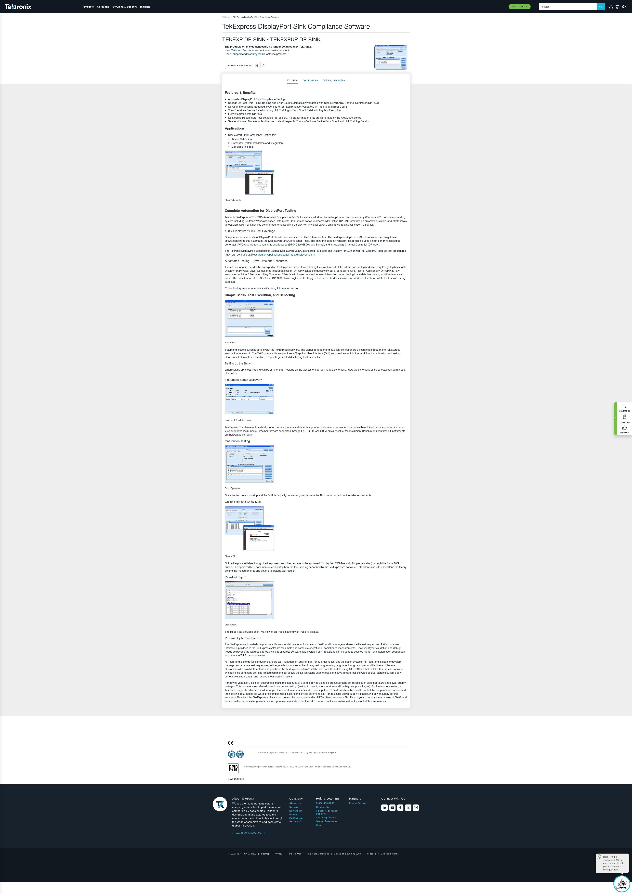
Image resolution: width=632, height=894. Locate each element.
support (237, 54)
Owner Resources (326, 821)
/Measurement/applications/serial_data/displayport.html (282, 254)
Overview (292, 80)
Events (293, 814)
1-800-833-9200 (325, 803)
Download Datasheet (240, 65)
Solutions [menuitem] (103, 6)
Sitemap (265, 854)
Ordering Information (334, 80)
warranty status (256, 54)
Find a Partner (357, 803)
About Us (295, 803)
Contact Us (322, 807)
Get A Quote (519, 6)
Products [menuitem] (88, 6)
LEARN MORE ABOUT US (248, 832)
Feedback (371, 854)
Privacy (278, 854)
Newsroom (295, 810)
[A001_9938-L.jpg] (316, 600)
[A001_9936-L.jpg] (316, 318)
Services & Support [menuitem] (125, 6)
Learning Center (326, 817)
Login (609, 7)
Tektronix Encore (241, 50)
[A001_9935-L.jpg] (316, 399)
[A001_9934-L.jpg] (316, 172)
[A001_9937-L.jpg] (316, 528)
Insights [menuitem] (145, 6)
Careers (294, 807)
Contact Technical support (327, 812)
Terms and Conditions (317, 854)
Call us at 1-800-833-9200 (347, 854)
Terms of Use (294, 854)
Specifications (310, 80)
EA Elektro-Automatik (296, 820)
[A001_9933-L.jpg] (316, 463)
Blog (319, 825)
